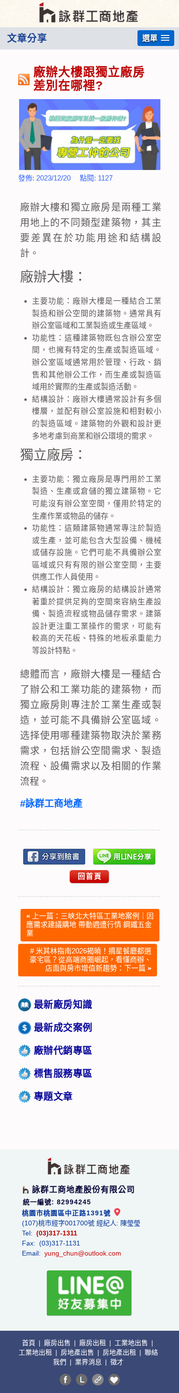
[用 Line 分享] (124, 857)
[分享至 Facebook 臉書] (65, 1379)
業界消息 (89, 1362)
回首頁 (90, 876)
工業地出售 (132, 1343)
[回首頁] (89, 6)
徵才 (117, 1362)
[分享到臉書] (54, 857)
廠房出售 (58, 1343)
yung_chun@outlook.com (82, 1253)
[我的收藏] (114, 1379)
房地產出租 (120, 1352)
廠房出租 (93, 1343)
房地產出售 (78, 1352)
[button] (155, 38)
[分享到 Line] (81, 1379)
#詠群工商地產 (51, 803)
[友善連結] (98, 1379)
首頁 (29, 1343)
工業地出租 (36, 1352)
